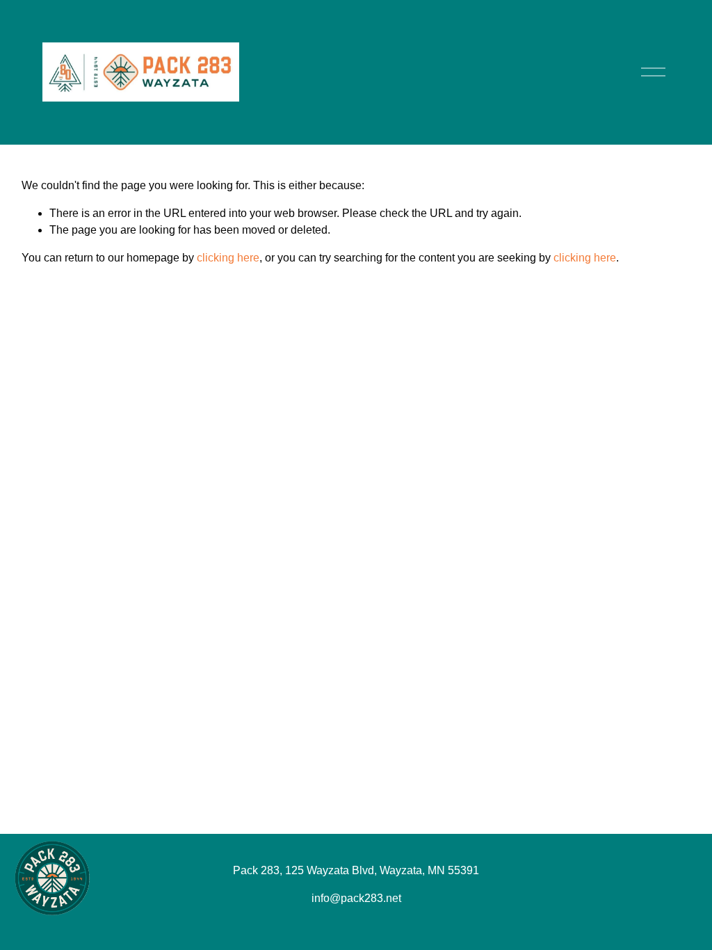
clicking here (228, 258)
